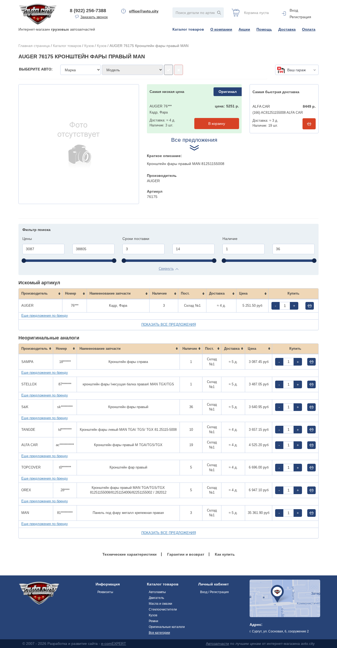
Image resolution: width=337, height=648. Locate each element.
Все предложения (194, 140)
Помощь (264, 29)
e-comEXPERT (113, 643)
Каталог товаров (188, 29)
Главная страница (34, 46)
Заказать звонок (94, 17)
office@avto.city (143, 11)
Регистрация (300, 17)
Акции (244, 29)
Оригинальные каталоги (167, 627)
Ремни (153, 621)
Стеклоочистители (163, 609)
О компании (221, 29)
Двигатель (156, 598)
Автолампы (157, 592)
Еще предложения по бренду (44, 316)
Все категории (159, 633)
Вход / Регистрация (214, 592)
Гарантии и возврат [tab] (185, 554)
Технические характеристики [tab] (129, 554)
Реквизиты (105, 592)
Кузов (89, 46)
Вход (294, 10)
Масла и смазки (160, 604)
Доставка (287, 29)
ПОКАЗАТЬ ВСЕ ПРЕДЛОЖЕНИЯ (168, 325)
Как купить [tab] (225, 554)
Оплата (308, 29)
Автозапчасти (217, 643)
